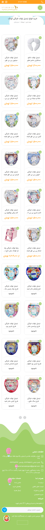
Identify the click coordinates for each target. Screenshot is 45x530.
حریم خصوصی (38, 494)
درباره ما (40, 482)
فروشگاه (22, 22)
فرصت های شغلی (37, 486)
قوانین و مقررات (38, 490)
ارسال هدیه (17, 490)
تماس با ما (18, 482)
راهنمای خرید (17, 486)
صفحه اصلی (28, 22)
